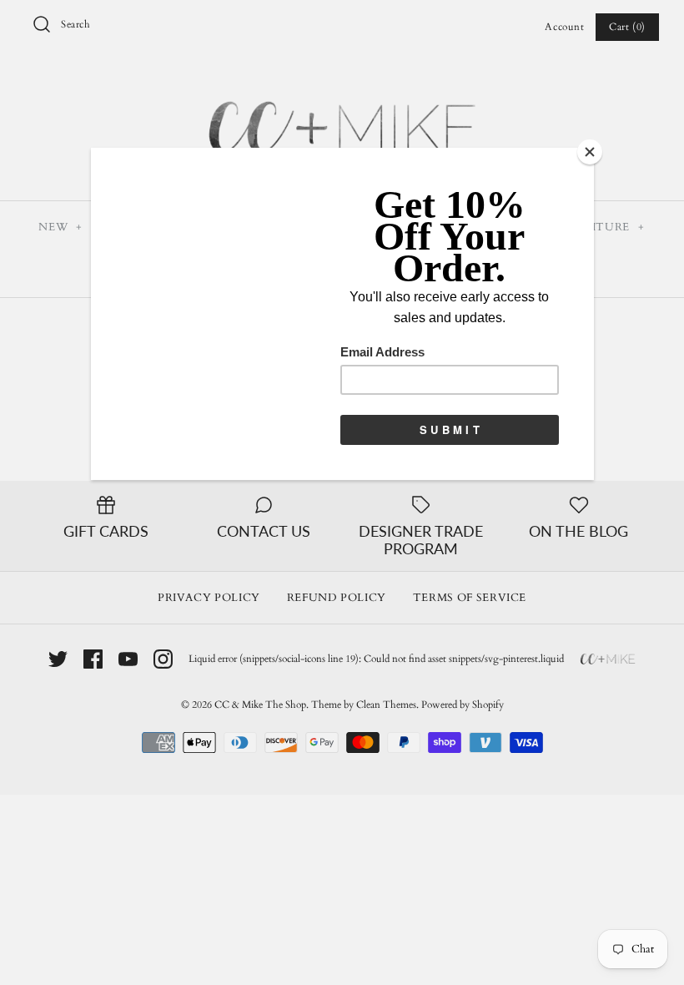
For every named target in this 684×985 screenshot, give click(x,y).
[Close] (589, 151)
